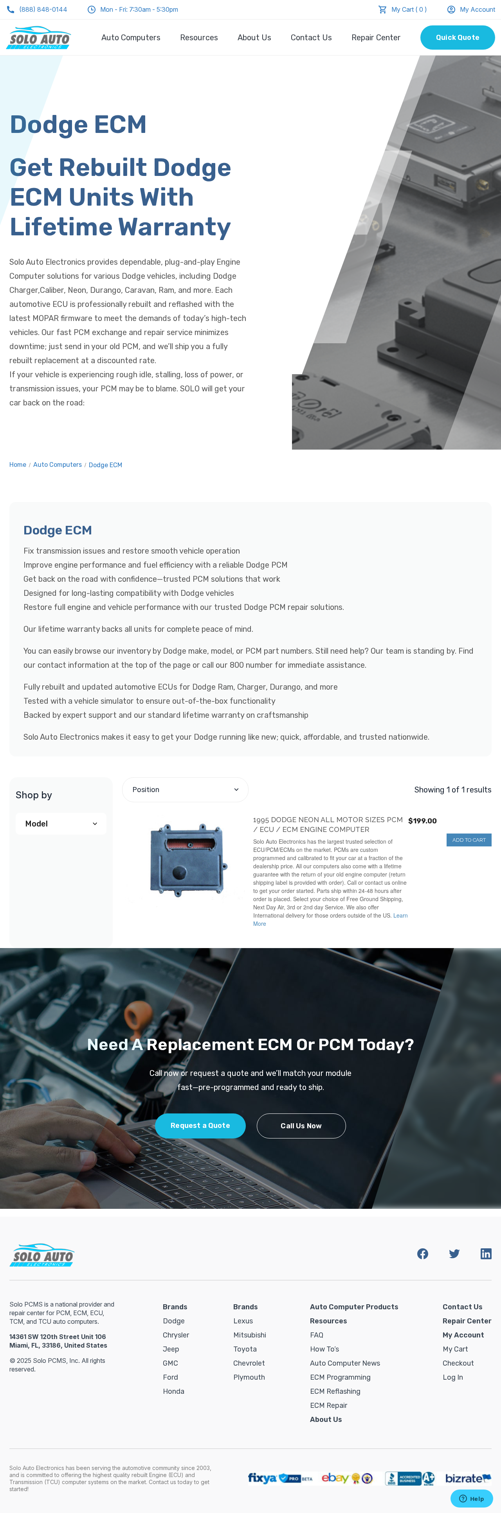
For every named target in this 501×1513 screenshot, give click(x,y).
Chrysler (176, 1335)
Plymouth (249, 1377)
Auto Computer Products (354, 1307)
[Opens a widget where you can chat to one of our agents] (471, 1499)
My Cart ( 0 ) (409, 9)
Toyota (245, 1349)
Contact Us (311, 37)
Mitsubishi (249, 1335)
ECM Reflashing (335, 1391)
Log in (453, 1377)
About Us (254, 37)
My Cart (455, 1349)
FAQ (316, 1335)
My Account (477, 9)
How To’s (324, 1349)
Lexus (243, 1321)
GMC (170, 1363)
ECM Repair (328, 1405)
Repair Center (376, 37)
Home (17, 464)
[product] (183, 861)
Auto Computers (130, 37)
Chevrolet (249, 1363)
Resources (199, 37)
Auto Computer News (345, 1363)
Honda (173, 1391)
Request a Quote (200, 1125)
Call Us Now (301, 1126)
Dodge (174, 1321)
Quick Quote (457, 37)
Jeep (171, 1349)
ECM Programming (340, 1377)
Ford (170, 1377)
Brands (175, 1307)
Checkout (458, 1363)
